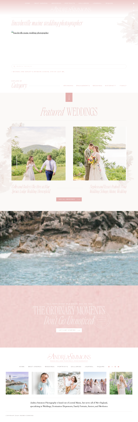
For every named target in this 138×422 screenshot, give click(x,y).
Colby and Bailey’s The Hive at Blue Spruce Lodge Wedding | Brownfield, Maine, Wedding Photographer (31, 190)
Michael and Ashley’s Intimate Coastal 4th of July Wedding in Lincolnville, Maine (52, 71)
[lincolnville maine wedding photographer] (14, 66)
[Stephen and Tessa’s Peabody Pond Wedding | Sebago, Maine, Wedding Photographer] (99, 153)
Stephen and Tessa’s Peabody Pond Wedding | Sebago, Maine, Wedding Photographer (107, 190)
